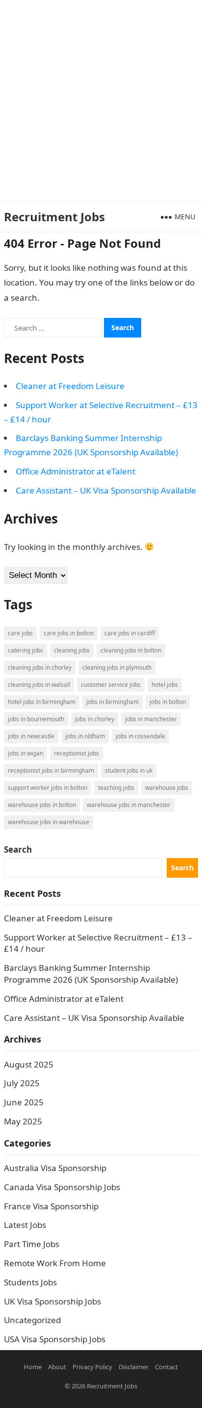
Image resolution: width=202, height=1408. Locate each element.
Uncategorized (32, 1320)
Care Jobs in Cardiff (129, 633)
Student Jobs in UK (128, 770)
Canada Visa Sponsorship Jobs (62, 1187)
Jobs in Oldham (85, 736)
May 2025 (23, 1121)
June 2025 (24, 1102)
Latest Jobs (25, 1224)
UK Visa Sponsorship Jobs (52, 1301)
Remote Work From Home (55, 1263)
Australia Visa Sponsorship (55, 1167)
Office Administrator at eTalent (75, 471)
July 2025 (22, 1083)
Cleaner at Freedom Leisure (70, 385)
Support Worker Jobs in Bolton (47, 787)
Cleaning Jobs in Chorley (40, 667)
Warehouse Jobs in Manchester (129, 805)
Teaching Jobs (116, 787)
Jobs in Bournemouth (36, 719)
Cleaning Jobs (72, 650)
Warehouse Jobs (166, 787)
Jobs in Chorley (94, 719)
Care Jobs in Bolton (69, 633)
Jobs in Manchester (151, 719)
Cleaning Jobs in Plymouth (117, 667)
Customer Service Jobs (111, 684)
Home (33, 1366)
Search (18, 849)
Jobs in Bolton (168, 702)
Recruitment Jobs (54, 217)
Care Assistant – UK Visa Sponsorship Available (106, 490)
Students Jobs (30, 1282)
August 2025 (28, 1064)
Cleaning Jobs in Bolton (131, 650)
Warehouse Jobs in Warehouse (48, 822)
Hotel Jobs (165, 684)
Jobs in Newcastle (31, 736)
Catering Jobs (25, 650)
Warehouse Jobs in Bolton (42, 805)
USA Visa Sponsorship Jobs (54, 1339)
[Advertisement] (101, 101)
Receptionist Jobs (76, 753)
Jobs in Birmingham (112, 702)
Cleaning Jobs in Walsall (39, 684)
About (57, 1366)
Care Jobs (20, 633)
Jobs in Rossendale (140, 736)
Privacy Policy (92, 1366)
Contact (166, 1366)
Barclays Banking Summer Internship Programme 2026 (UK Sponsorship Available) (91, 973)
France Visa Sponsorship (51, 1206)
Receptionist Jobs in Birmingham (51, 770)
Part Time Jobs (31, 1244)
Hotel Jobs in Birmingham (42, 702)
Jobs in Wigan (25, 753)
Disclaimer (134, 1366)
